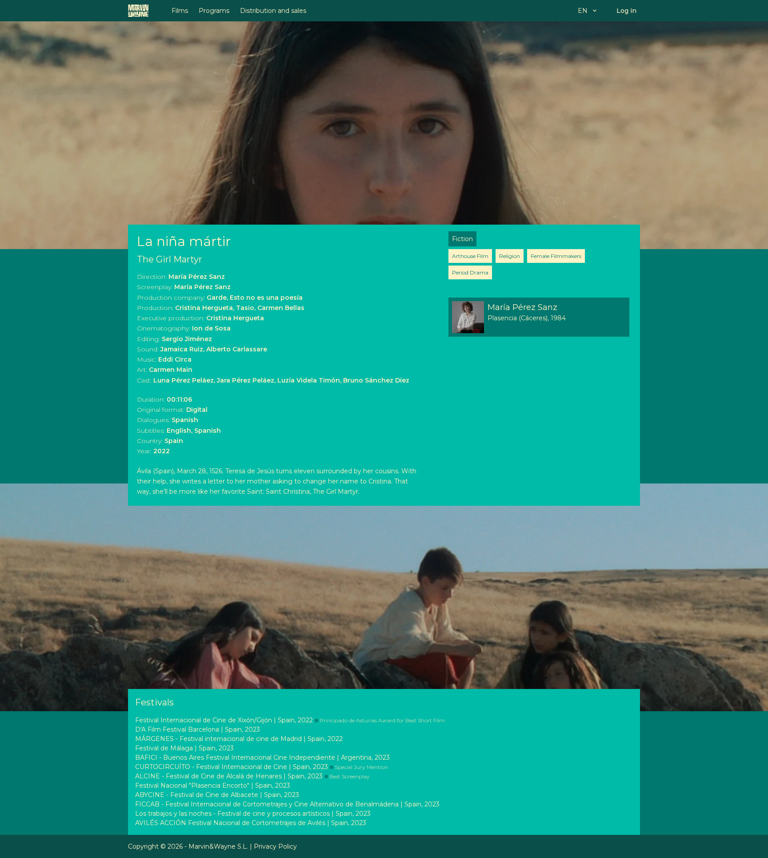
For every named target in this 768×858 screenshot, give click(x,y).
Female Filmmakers (556, 256)
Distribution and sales (273, 11)
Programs (214, 11)
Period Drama (470, 272)
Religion (509, 256)
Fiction (462, 239)
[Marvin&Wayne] (138, 11)
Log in (626, 11)
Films (180, 11)
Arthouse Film (470, 256)
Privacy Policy (275, 846)
